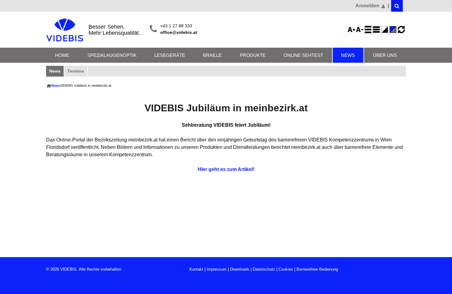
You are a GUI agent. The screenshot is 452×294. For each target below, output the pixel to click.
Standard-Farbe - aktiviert (394, 29)
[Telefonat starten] (153, 29)
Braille (212, 55)
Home (62, 55)
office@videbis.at (178, 32)
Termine (75, 71)
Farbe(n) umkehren (385, 29)
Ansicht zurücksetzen (401, 29)
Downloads (239, 269)
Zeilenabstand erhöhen (369, 29)
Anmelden (368, 5)
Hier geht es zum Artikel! (226, 169)
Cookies (286, 269)
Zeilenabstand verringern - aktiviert (377, 29)
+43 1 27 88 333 (176, 26)
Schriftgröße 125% (352, 29)
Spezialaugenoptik (112, 55)
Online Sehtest (303, 55)
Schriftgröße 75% (360, 29)
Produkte (253, 55)
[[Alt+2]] (397, 6)
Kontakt (196, 269)
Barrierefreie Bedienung (317, 269)
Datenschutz (264, 269)
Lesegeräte (169, 55)
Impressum (217, 269)
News (348, 55)
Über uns (385, 55)
